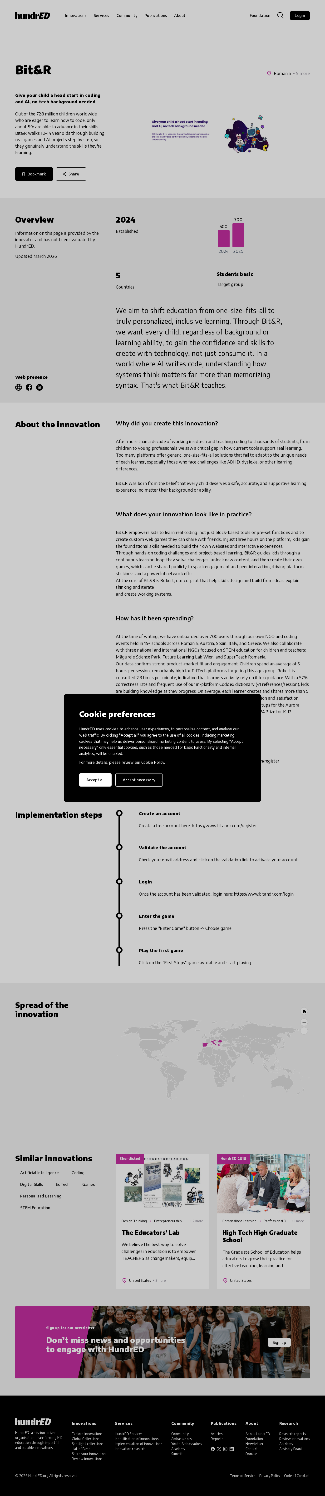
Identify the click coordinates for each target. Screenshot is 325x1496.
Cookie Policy (152, 762)
